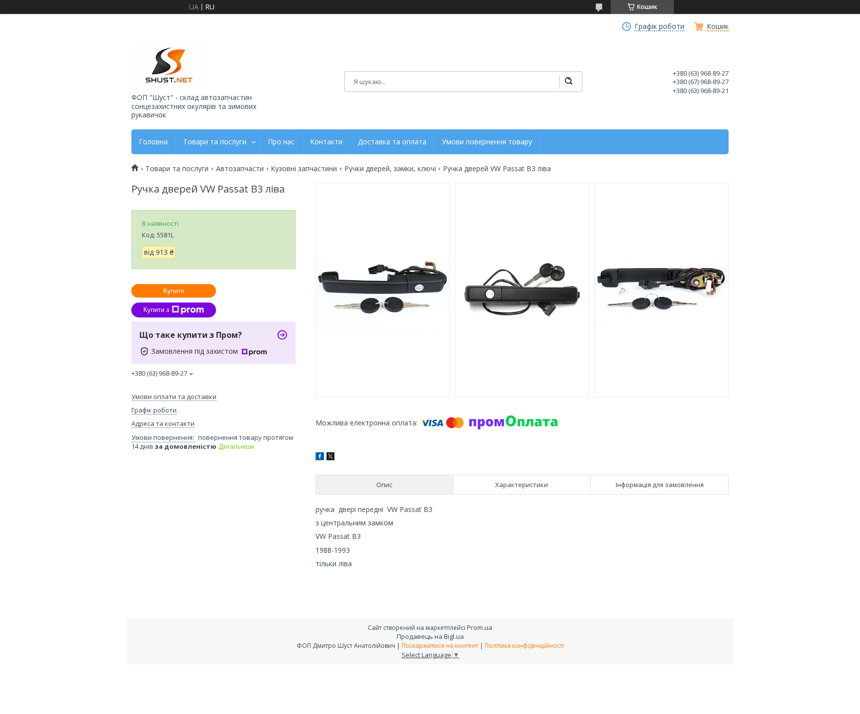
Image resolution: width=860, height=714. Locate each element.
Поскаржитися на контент (440, 645)
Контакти (326, 141)
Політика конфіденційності (524, 645)
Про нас (281, 141)
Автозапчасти (240, 168)
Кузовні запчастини (304, 168)
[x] (330, 457)
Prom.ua (479, 627)
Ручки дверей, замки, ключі (390, 168)
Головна (153, 141)
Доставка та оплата (392, 141)
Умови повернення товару (487, 141)
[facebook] (320, 457)
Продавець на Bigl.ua (430, 636)
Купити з (156, 309)
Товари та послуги (214, 141)
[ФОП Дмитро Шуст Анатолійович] (168, 66)
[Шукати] (568, 82)
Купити (173, 291)
